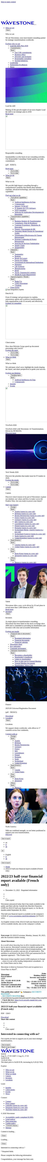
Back (8, 30)
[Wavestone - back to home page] (17, 24)
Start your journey (11, 505)
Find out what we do (12, 195)
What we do (9, 175)
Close (4, 1135)
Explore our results (12, 631)
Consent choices (11, 1125)
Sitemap (8, 1128)
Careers (8, 487)
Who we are (9, 28)
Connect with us (11, 734)
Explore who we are (12, 44)
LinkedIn (16, 1105)
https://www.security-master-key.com (28, 1000)
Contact (8, 1101)
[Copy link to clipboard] (6, 898)
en (2, 851)
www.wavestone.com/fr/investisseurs (22, 916)
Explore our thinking (12, 373)
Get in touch (6, 838)
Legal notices (10, 1119)
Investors (8, 611)
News (7, 1094)
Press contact (10, 1103)
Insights (8, 1088)
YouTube (16, 1110)
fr (6, 845)
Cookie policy (10, 1123)
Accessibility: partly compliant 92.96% (19, 1117)
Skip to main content (8, 2)
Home (7, 867)
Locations (9, 718)
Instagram (16, 1107)
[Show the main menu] (35, 24)
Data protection (11, 1121)
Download (5, 1017)
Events (7, 1092)
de (6, 847)
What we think (10, 357)
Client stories (10, 1090)
